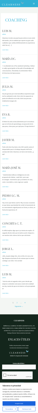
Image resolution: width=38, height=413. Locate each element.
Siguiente (19, 306)
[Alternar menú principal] (34, 3)
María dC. (9, 59)
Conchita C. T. (12, 223)
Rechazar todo (26, 409)
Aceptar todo (19, 403)
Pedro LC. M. (11, 195)
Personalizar (9, 409)
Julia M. (7, 86)
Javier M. (8, 140)
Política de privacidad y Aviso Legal (19, 345)
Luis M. (7, 31)
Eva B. (6, 114)
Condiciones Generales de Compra (19, 348)
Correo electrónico (19, 363)
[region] (19, 398)
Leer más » (5, 50)
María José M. (11, 168)
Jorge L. (7, 249)
